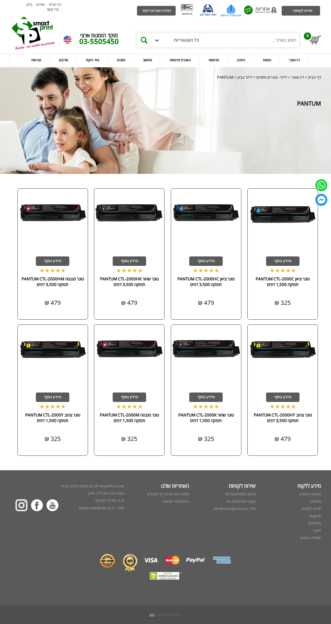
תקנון (317, 530)
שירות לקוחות (311, 508)
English (315, 515)
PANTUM (225, 77)
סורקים (63, 60)
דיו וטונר (294, 60)
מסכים (121, 60)
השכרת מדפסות (180, 60)
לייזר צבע (244, 77)
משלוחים (314, 523)
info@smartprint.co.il (230, 508)
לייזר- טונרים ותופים (271, 77)
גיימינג (241, 60)
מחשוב (147, 60)
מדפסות (214, 60)
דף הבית (55, 4)
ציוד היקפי (92, 60)
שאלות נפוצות (310, 537)
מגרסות (36, 60)
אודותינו (315, 501)
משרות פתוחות (310, 494)
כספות (267, 60)
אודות (40, 4)
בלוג (29, 4)
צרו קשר (53, 9)
